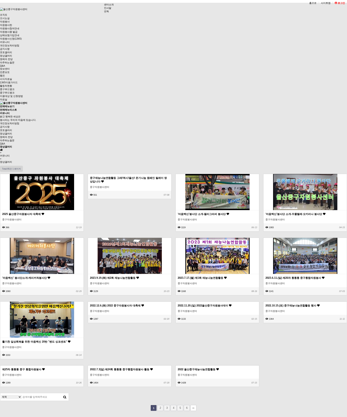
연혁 (106, 11)
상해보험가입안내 (9, 35)
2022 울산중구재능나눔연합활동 (197, 369)
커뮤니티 (5, 42)
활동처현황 (6, 85)
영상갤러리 (6, 55)
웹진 (2, 75)
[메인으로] (13, 103)
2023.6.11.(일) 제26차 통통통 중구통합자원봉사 (293, 277)
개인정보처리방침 (9, 45)
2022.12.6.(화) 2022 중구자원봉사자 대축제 (115, 305)
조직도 (3, 14)
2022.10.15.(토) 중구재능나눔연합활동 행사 (291, 305)
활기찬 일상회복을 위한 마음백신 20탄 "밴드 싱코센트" (35, 341)
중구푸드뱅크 (7, 89)
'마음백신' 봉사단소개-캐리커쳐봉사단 (25, 277)
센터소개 (109, 4)
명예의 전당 (6, 59)
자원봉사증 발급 (8, 32)
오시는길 (5, 18)
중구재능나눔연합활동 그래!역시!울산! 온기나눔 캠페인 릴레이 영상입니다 (128, 179)
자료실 (3, 99)
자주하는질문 (7, 62)
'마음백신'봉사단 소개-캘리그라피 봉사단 (202, 214)
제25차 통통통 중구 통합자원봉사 (22, 369)
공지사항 (5, 49)
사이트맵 (326, 3)
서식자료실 (6, 79)
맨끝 (193, 408)
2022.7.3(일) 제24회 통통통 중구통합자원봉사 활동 (120, 369)
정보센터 (5, 68)
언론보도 (5, 72)
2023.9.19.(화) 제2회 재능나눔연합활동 (113, 277)
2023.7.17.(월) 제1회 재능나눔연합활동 (201, 277)
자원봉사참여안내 (9, 28)
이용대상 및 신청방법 (11, 96)
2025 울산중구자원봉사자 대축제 (22, 214)
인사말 (107, 8)
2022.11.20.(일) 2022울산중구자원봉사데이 (203, 305)
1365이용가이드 (9, 82)
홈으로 (312, 3)
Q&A (2, 65)
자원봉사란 (6, 25)
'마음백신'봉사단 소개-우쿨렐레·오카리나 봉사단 (294, 214)
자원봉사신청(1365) (11, 38)
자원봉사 (5, 21)
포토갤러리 (6, 52)
